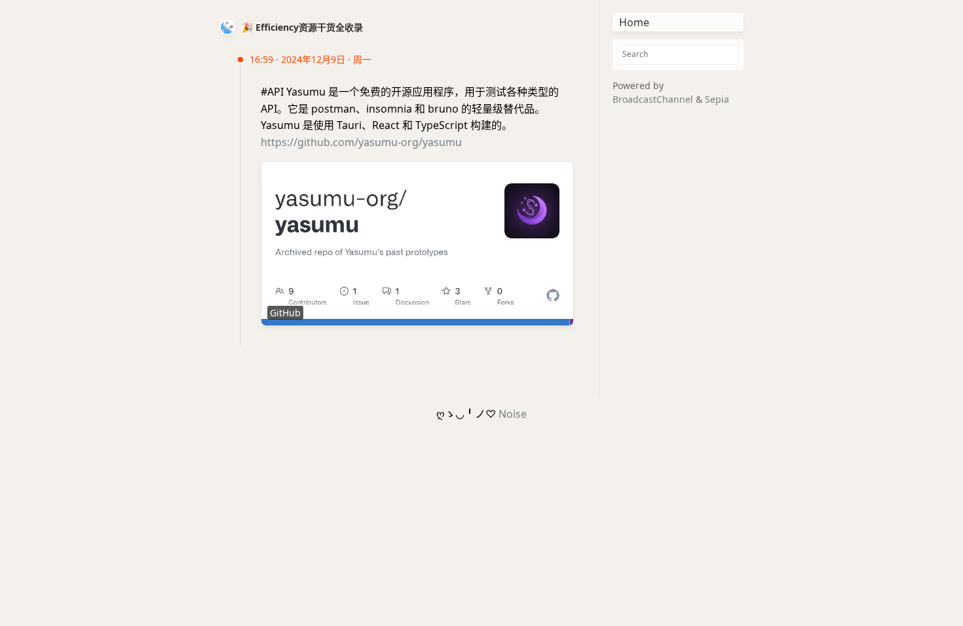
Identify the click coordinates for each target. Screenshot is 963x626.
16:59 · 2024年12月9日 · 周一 (310, 59)
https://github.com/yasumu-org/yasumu (361, 142)
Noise (513, 414)
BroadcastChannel (654, 99)
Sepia (717, 99)
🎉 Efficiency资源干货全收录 (302, 27)
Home (634, 22)
